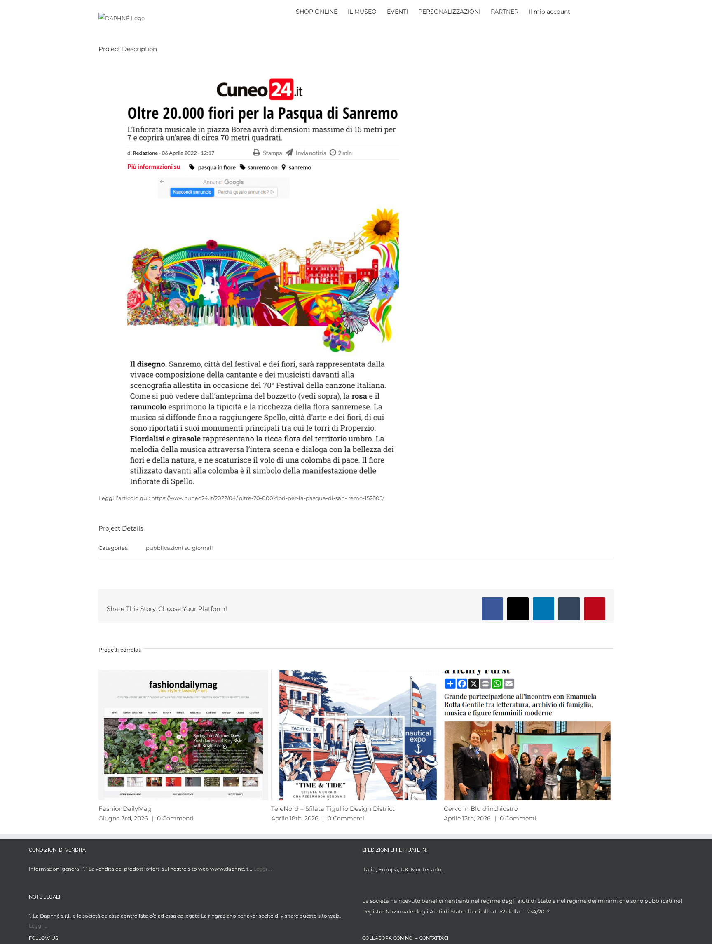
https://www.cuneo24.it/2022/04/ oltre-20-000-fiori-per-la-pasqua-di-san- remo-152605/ (267, 498)
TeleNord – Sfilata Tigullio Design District (333, 808)
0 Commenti (175, 818)
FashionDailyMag (125, 808)
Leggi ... (262, 869)
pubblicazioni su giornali (179, 548)
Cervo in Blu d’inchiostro (481, 808)
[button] (601, 10)
